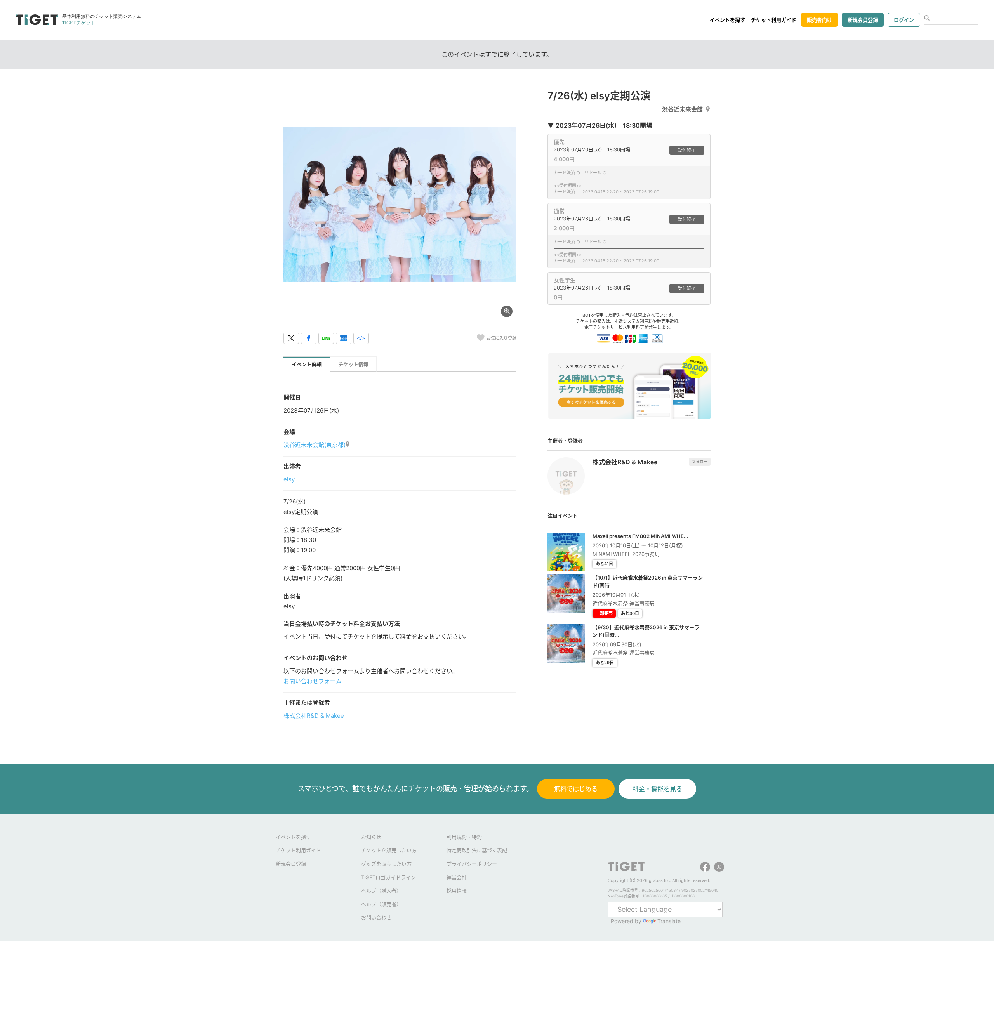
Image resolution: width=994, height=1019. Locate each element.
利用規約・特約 (464, 837)
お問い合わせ (376, 917)
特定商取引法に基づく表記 (477, 850)
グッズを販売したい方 (386, 864)
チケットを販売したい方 (389, 850)
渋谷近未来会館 (682, 109)
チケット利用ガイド (773, 20)
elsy (289, 479)
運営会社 (457, 877)
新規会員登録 (863, 20)
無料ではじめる (576, 789)
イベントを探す (727, 20)
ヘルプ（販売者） (381, 904)
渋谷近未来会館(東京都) (314, 444)
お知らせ (371, 837)
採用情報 (457, 890)
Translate (669, 921)
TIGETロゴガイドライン (388, 877)
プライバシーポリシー (472, 864)
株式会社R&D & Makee (313, 715)
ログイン (904, 20)
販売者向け (819, 20)
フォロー (699, 461)
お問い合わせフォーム (312, 681)
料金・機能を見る (657, 789)
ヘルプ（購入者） (381, 890)
